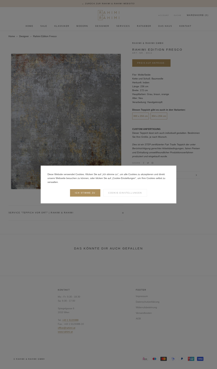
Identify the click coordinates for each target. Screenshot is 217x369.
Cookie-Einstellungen (125, 193)
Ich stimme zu (85, 193)
